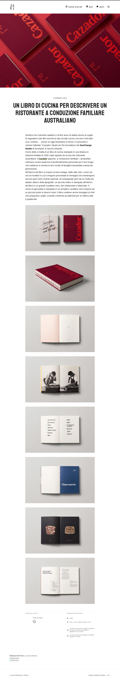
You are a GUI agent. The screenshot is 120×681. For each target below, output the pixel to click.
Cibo (71, 622)
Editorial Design (82, 622)
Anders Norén (99, 675)
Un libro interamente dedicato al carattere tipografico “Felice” (82, 635)
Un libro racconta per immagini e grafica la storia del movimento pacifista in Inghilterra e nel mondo (82, 630)
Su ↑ (108, 675)
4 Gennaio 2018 (60, 98)
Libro (89, 622)
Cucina (75, 622)
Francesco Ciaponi (38, 618)
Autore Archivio (34, 621)
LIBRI (71, 618)
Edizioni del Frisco (21, 675)
